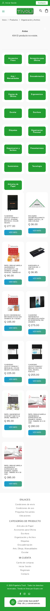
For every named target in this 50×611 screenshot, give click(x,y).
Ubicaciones (25, 516)
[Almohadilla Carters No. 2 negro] (37, 252)
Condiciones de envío (25, 504)
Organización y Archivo (25, 537)
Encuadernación (25, 545)
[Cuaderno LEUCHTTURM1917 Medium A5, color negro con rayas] (13, 352)
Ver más (13, 232)
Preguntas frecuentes (25, 512)
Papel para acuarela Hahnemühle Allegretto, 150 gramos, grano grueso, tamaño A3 (13, 269)
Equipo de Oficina (13, 95)
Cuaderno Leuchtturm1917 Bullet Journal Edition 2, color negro (11, 219)
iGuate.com (38, 589)
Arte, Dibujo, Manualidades (25, 549)
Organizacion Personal (37, 131)
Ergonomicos (37, 94)
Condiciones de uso (25, 508)
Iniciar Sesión (10, 3)
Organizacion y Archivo (13, 149)
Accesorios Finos (13, 59)
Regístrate (25, 570)
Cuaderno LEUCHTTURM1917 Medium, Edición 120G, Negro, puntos (35, 368)
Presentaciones (37, 148)
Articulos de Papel (13, 185)
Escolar (13, 112)
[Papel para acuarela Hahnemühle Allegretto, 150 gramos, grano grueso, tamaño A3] (13, 252)
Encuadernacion (37, 76)
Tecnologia (37, 166)
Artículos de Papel (25, 526)
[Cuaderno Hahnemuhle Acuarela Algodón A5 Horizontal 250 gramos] (37, 302)
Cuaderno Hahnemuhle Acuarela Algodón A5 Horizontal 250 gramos (36, 318)
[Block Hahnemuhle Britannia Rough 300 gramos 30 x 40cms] (13, 302)
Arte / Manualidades (13, 77)
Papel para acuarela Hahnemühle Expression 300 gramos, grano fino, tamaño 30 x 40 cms (37, 418)
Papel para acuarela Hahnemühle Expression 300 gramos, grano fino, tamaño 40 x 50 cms (13, 470)
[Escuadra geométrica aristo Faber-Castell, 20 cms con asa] (37, 203)
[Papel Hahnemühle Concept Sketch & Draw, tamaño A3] (13, 401)
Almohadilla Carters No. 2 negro (34, 267)
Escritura (37, 112)
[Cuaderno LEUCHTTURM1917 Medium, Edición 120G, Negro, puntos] (37, 352)
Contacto (42, 3)
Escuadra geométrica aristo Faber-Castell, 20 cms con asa (36, 218)
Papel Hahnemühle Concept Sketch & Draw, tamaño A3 (12, 416)
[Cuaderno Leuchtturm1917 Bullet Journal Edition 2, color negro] (13, 203)
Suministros (13, 166)
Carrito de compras (25, 563)
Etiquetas (13, 130)
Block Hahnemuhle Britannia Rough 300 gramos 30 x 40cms (13, 316)
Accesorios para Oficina (37, 59)
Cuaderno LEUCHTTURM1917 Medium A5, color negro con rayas (11, 367)
